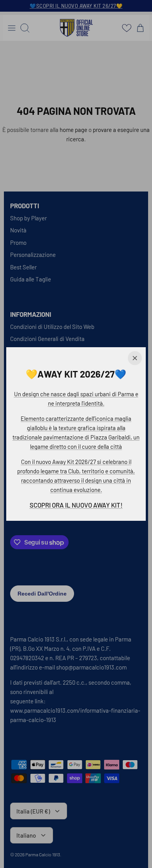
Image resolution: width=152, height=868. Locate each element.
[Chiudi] (135, 358)
